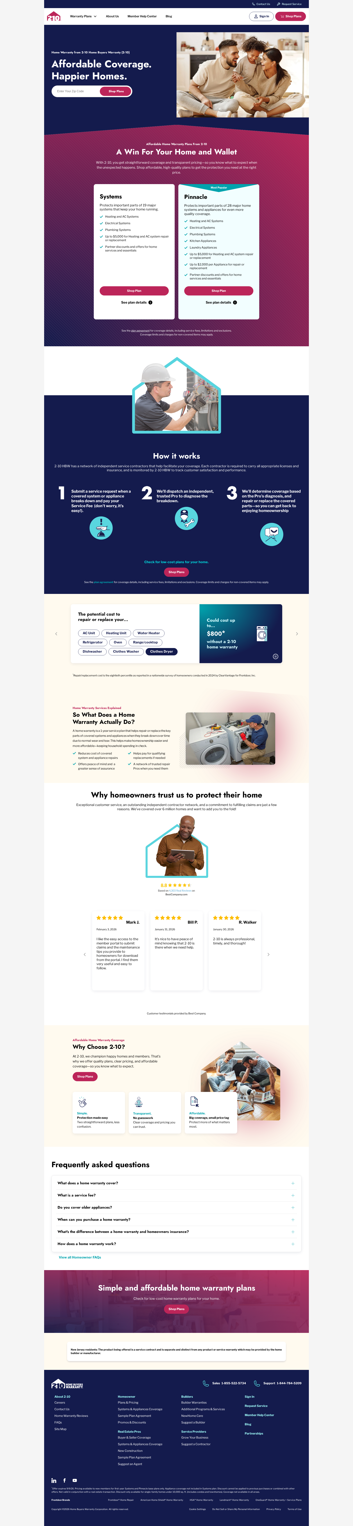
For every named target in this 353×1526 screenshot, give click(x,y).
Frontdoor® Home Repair (121, 1500)
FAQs (58, 1422)
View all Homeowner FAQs (80, 1257)
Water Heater (149, 633)
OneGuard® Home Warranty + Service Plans (279, 1500)
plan (97, 582)
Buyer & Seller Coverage (134, 1437)
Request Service (292, 4)
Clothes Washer (126, 651)
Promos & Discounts (132, 1422)
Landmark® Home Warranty (234, 1500)
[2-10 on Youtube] (75, 1480)
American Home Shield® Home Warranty (161, 1500)
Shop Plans (293, 16)
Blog (169, 16)
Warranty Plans (81, 16)
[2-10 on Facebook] (64, 1480)
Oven (118, 642)
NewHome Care (192, 1416)
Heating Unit (116, 633)
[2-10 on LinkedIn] (53, 1480)
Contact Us (263, 4)
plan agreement (140, 330)
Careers (59, 1402)
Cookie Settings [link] (197, 1509)
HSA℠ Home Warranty (201, 1500)
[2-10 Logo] (54, 19)
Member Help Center (142, 16)
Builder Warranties (194, 1402)
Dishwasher (92, 651)
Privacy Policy (273, 1509)
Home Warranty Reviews (71, 1416)
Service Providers (193, 1431)
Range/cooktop (145, 642)
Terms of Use (295, 1509)
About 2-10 (62, 1396)
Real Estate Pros (129, 1431)
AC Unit (89, 633)
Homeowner (126, 1396)
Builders (187, 1396)
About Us (112, 16)
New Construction (130, 1451)
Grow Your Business (194, 1437)
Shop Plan (134, 291)
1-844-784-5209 (289, 1383)
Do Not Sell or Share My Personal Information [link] (236, 1509)
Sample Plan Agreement (134, 1416)
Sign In (264, 16)
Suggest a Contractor (196, 1444)
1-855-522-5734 (234, 1383)
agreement (106, 582)
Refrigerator (93, 642)
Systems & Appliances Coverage (140, 1409)
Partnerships (254, 1433)
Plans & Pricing (128, 1402)
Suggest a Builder (193, 1422)
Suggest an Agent (130, 1464)
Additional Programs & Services (203, 1409)
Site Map (60, 1429)
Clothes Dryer (161, 651)
